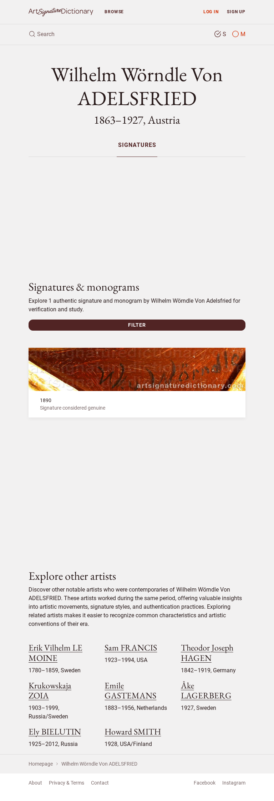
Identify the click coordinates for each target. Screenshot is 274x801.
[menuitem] (137, 145)
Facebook (204, 783)
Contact (100, 783)
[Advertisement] (137, 213)
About (35, 783)
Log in (211, 11)
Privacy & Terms (66, 783)
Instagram (233, 783)
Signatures (137, 145)
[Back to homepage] (61, 12)
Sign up (236, 11)
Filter (137, 325)
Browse (114, 11)
